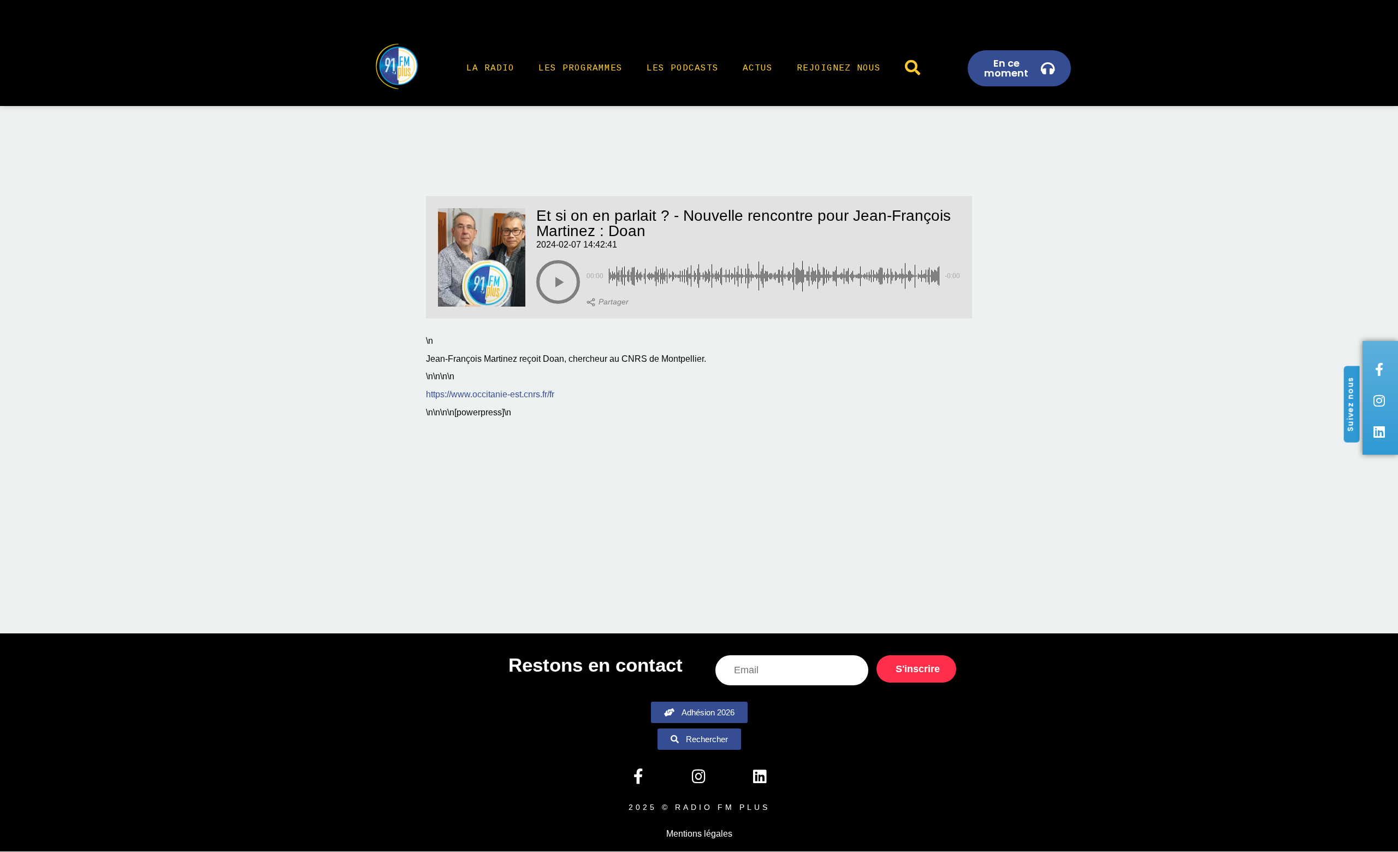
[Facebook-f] (638, 776)
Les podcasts (683, 68)
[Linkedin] (759, 776)
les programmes (580, 68)
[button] (558, 282)
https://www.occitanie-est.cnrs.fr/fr (490, 394)
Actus (758, 68)
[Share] (608, 302)
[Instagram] (699, 776)
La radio (490, 68)
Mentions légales (699, 833)
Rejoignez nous (839, 68)
